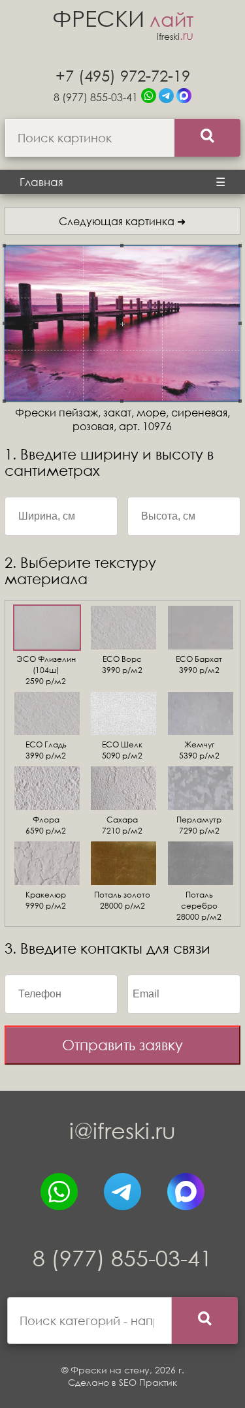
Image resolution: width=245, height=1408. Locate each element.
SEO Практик (148, 1382)
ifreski (175, 36)
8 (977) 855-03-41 (96, 97)
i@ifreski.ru (122, 1130)
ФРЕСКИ (122, 18)
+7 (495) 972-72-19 (123, 75)
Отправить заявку (122, 1045)
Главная (41, 182)
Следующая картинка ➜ (122, 221)
